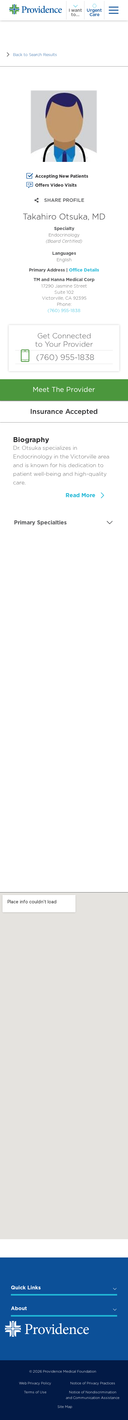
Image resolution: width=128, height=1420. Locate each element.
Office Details (84, 269)
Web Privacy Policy (35, 1383)
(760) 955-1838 (64, 310)
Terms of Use (35, 1392)
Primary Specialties (40, 522)
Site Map (64, 1407)
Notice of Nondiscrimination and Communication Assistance (93, 1395)
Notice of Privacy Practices (92, 1383)
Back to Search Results (35, 54)
